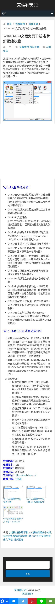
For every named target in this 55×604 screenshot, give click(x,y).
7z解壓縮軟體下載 (18, 532)
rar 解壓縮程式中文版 (40, 532)
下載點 (18, 479)
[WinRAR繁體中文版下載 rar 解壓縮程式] (36, 492)
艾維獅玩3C (27, 5)
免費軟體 (24, 47)
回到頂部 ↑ (27, 593)
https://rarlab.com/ (26, 475)
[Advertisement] (27, 151)
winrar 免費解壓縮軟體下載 (17, 536)
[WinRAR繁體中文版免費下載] (13, 492)
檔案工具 (34, 47)
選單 (4, 13)
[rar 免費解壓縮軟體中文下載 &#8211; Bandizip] (13, 511)
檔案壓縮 (18, 539)
